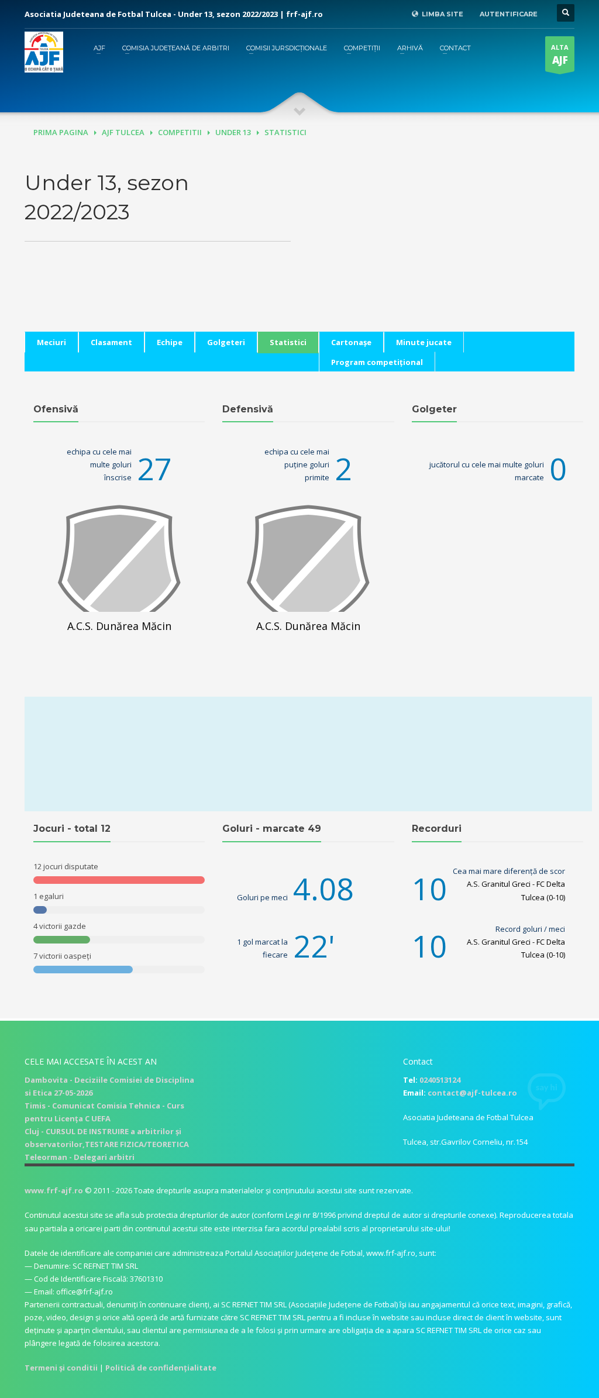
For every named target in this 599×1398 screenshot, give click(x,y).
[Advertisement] (441, 250)
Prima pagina (60, 132)
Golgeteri (226, 342)
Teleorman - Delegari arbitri (80, 1157)
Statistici (288, 342)
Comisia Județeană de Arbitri (175, 48)
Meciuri (51, 342)
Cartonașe (351, 342)
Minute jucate (424, 342)
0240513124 (439, 1080)
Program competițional (377, 362)
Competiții (362, 48)
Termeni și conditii (61, 1367)
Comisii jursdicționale (286, 48)
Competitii (180, 132)
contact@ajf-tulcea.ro (472, 1092)
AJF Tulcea (123, 132)
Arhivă (410, 48)
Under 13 (233, 132)
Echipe (170, 342)
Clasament (111, 342)
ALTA (560, 55)
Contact (455, 48)
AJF (99, 48)
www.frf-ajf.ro (54, 1190)
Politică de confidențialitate (160, 1367)
